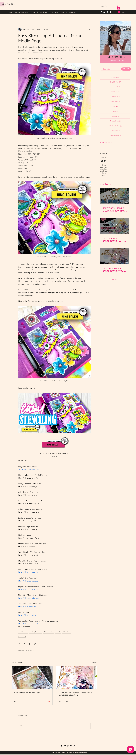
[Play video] (54, 413)
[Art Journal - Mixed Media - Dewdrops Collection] (76, 677)
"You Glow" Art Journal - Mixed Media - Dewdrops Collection (76, 694)
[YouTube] (104, 12)
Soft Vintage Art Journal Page (27, 693)
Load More (114, 279)
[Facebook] (101, 12)
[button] (118, 7)
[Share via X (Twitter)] (24, 644)
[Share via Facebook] (19, 644)
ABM (58, 632)
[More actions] (89, 29)
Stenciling (66, 632)
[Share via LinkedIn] (30, 644)
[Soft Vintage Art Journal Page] (32, 677)
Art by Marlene (36, 632)
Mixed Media (48, 632)
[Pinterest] (111, 12)
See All (94, 662)
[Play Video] (115, 196)
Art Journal (23, 632)
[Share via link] (35, 644)
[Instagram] (107, 12)
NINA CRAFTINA (116, 57)
